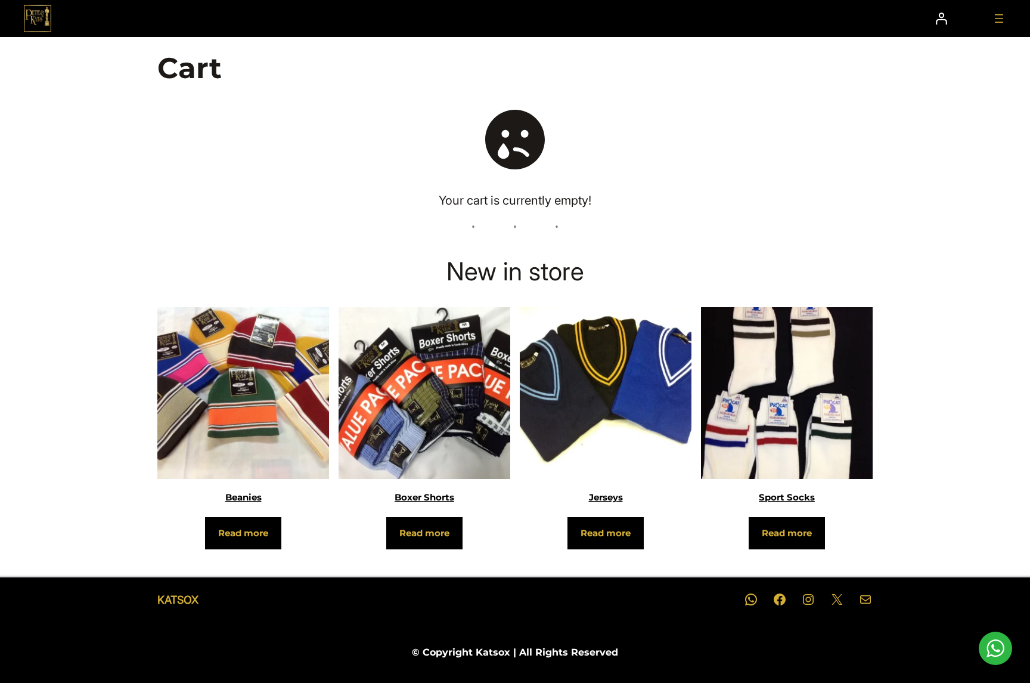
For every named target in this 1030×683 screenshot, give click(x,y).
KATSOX (177, 600)
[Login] (941, 18)
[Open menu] (999, 18)
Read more (243, 533)
